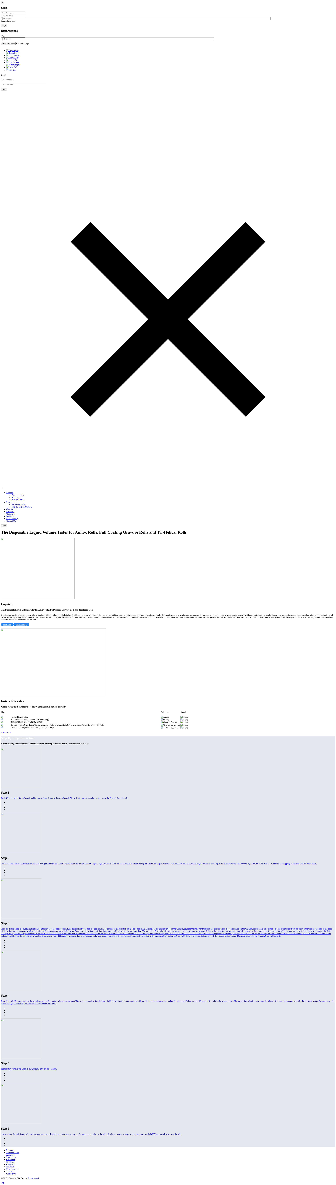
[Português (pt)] (13, 65)
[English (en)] (12, 50)
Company (10, 514)
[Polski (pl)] (11, 67)
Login (4, 26)
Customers (10, 509)
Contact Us (11, 521)
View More (5, 732)
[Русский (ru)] (12, 55)
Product (9, 493)
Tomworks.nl (33, 1178)
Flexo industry (12, 519)
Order (4, 526)
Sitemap (9, 1171)
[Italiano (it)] (11, 60)
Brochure (10, 516)
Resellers (10, 511)
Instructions (11, 502)
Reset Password (8, 44)
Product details (18, 495)
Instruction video (18, 504)
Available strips (18, 500)
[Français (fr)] (12, 58)
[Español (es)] (12, 62)
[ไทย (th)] (10, 70)
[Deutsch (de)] (12, 53)
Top (2, 1183)
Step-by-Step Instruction (22, 507)
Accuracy (16, 497)
